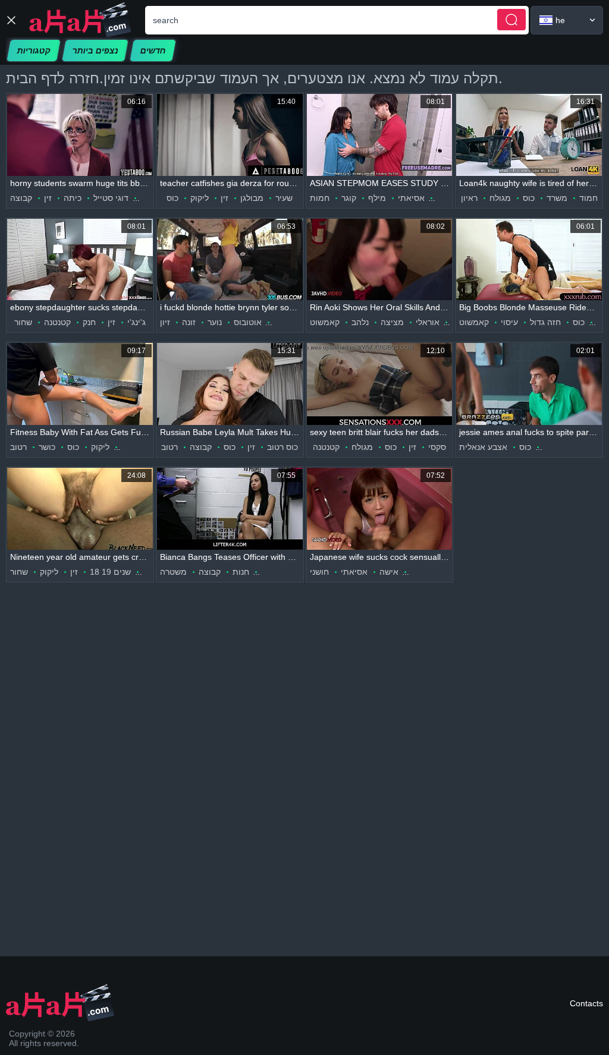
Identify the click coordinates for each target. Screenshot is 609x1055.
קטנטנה (57, 322)
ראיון (469, 198)
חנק (89, 322)
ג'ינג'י (136, 322)
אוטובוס (248, 322)
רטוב (18, 447)
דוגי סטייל (110, 198)
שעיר (284, 198)
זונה (189, 322)
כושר (47, 447)
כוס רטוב (282, 447)
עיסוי (509, 322)
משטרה (173, 572)
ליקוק (199, 198)
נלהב (360, 322)
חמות (319, 198)
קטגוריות (33, 50)
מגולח (500, 198)
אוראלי (428, 322)
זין (48, 198)
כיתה (72, 198)
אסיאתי (411, 198)
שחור (23, 322)
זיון (165, 322)
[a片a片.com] (80, 19)
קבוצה (21, 198)
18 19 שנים (110, 572)
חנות (241, 572)
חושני (319, 572)
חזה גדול (545, 322)
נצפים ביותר (95, 50)
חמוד (588, 198)
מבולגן (251, 198)
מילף (377, 198)
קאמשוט (325, 322)
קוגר (348, 198)
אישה (388, 572)
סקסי (437, 447)
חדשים (153, 50)
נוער (215, 322)
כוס (172, 198)
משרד (557, 198)
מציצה (392, 322)
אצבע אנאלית (483, 447)
